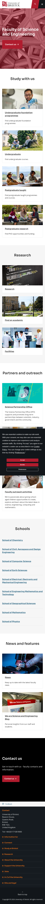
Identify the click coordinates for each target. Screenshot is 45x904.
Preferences (22, 469)
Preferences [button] (20, 452)
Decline (22, 465)
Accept (22, 460)
